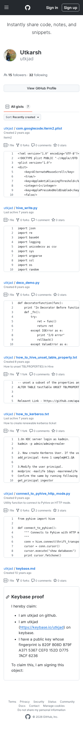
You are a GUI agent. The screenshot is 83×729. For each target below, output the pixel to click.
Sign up (70, 7)
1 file (10, 145)
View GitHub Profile (41, 88)
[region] (41, 174)
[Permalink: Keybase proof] (8, 597)
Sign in (52, 7)
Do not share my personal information (41, 710)
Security (38, 701)
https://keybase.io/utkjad (42, 627)
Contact (34, 705)
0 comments (43, 145)
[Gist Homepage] (27, 7)
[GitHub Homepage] (28, 717)
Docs (22, 705)
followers (17, 75)
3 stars (61, 510)
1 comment (42, 220)
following (38, 75)
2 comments (43, 510)
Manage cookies (54, 705)
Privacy (25, 701)
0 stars (61, 145)
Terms (12, 701)
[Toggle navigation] (6, 8)
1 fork (23, 374)
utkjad (8, 128)
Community (67, 701)
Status (52, 701)
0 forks (24, 145)
